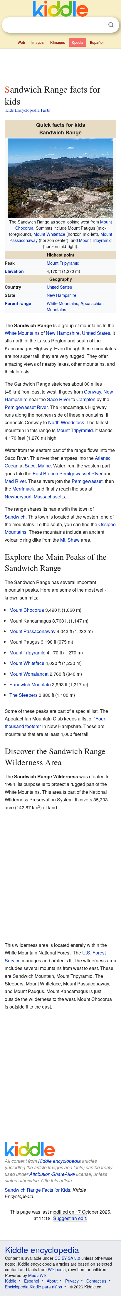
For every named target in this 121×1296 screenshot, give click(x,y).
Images (37, 42)
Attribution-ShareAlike (52, 1174)
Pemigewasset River (26, 407)
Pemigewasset (87, 481)
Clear (99, 25)
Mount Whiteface (49, 234)
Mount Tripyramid (95, 240)
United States (59, 287)
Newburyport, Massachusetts (35, 496)
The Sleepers (23, 695)
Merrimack (23, 488)
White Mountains (62, 303)
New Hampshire (61, 295)
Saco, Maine (38, 465)
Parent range (18, 303)
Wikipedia (57, 1269)
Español (96, 42)
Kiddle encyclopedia (59, 1161)
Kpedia (77, 42)
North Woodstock (66, 422)
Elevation (14, 271)
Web (21, 42)
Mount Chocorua (26, 610)
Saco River (58, 399)
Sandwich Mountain (30, 684)
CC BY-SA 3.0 (67, 1258)
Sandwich (15, 516)
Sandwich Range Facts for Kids (37, 1189)
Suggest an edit (69, 1218)
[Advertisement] (60, 65)
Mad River (15, 481)
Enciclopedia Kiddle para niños (33, 1287)
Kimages (57, 42)
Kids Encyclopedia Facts (27, 110)
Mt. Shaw (70, 539)
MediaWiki (37, 1275)
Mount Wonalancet (28, 673)
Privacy (72, 1281)
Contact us (96, 1281)
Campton (85, 399)
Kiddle (10, 1281)
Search (111, 25)
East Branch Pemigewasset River (67, 473)
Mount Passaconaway (32, 631)
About (52, 1281)
